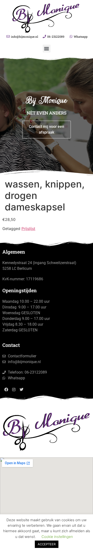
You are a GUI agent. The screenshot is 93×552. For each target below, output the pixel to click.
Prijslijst (28, 228)
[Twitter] (21, 389)
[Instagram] (14, 389)
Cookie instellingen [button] (57, 536)
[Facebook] (6, 389)
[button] (47, 48)
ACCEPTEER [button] (47, 544)
